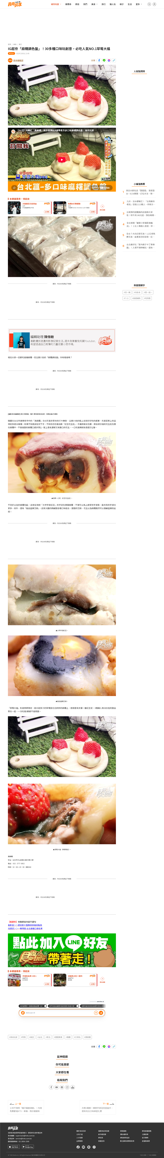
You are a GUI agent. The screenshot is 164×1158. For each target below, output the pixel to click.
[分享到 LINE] (104, 60)
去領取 (47, 212)
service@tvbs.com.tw (24, 1138)
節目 (77, 4)
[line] (88, 1147)
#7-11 (126, 298)
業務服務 (123, 1131)
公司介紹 (79, 1134)
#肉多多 (137, 292)
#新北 (48, 1037)
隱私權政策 (124, 1134)
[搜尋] (149, 4)
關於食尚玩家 (81, 1131)
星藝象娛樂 (146, 1141)
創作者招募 (102, 1134)
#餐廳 (68, 1037)
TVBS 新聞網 (152, 1155)
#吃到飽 (147, 298)
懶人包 (113, 4)
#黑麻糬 (87, 1037)
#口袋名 (77, 1037)
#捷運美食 (58, 1037)
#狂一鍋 (127, 292)
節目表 (100, 1138)
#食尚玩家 (13, 1037)
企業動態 (79, 1141)
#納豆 (31, 1037)
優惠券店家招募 (103, 1131)
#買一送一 (148, 292)
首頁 (9, 44)
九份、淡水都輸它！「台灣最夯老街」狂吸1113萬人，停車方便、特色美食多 (141, 203)
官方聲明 (145, 1138)
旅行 (104, 4)
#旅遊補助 (136, 298)
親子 (122, 4)
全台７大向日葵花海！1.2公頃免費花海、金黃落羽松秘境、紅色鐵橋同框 (140, 235)
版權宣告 (101, 1141)
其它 (20, 44)
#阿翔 (23, 1037)
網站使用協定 (125, 1138)
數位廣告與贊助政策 (127, 1141)
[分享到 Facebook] (99, 60)
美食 (93, 4)
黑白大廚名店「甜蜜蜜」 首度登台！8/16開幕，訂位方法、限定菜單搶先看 (140, 192)
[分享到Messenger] (109, 60)
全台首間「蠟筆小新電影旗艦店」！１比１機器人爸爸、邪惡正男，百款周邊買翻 (141, 224)
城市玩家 (55, 4)
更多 (138, 4)
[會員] (154, 4)
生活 (130, 4)
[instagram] (94, 1147)
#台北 (39, 1037)
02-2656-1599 (24, 1141)
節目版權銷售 (146, 1131)
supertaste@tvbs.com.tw (25, 1136)
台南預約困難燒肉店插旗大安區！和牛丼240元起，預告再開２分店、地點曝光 (141, 214)
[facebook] (78, 1147)
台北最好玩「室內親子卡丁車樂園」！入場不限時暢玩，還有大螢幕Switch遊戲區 (141, 246)
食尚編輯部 (18, 60)
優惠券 (68, 4)
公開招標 (145, 1134)
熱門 (85, 4)
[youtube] (83, 1147)
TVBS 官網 (143, 1155)
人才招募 (79, 1138)
